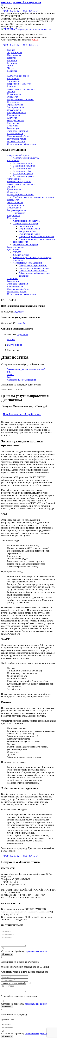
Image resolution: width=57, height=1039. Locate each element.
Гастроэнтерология (16, 112)
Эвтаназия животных (17, 131)
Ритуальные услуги (16, 139)
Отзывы (11, 65)
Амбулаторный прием (18, 76)
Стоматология (14, 110)
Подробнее (18, 311)
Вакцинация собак (22, 171)
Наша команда (14, 55)
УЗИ (9, 372)
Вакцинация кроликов (24, 165)
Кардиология (13, 115)
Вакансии (12, 60)
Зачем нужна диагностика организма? (26, 369)
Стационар (12, 125)
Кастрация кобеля (27, 231)
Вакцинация (13, 78)
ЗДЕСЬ (35, 39)
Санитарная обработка (18, 136)
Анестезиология (15, 133)
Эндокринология (15, 107)
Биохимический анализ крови (34, 268)
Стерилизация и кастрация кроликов (37, 239)
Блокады (11, 86)
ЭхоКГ (10, 374)
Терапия (11, 91)
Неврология (13, 102)
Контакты (12, 71)
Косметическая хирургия (25, 244)
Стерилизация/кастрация (25, 223)
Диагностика (13, 123)
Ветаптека (12, 63)
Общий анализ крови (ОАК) (33, 265)
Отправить (7, 954)
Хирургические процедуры (26, 221)
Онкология (12, 97)
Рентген (11, 377)
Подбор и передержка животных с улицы (33, 197)
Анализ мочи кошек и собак (33, 270)
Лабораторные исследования (27, 262)
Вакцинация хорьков (23, 176)
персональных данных (36, 951)
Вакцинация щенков (23, 173)
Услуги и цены (14, 52)
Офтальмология (15, 104)
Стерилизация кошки (29, 228)
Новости (11, 58)
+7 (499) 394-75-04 (29, 11)
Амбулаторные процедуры (26, 158)
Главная (11, 50)
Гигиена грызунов (16, 141)
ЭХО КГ (17, 252)
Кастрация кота (26, 226)
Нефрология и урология (19, 83)
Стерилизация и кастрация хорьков (36, 236)
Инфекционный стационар (20, 99)
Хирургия (12, 118)
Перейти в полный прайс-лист (22, 414)
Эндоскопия (19, 213)
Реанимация (13, 128)
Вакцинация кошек (22, 163)
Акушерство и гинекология (20, 89)
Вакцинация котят (22, 168)
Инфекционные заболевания (21, 144)
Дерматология (14, 94)
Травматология (20, 242)
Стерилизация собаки (29, 234)
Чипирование (14, 81)
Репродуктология (15, 120)
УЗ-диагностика (21, 255)
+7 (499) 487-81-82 (10, 11)
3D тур (10, 68)
